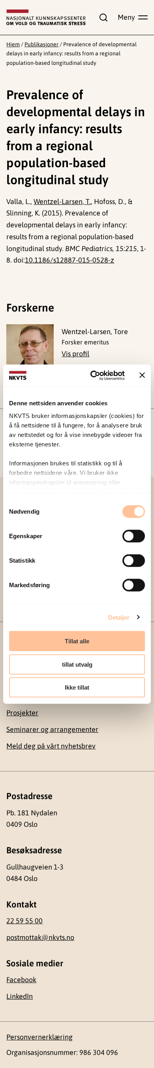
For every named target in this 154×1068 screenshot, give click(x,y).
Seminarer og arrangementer (52, 729)
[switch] (133, 536)
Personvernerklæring (39, 1037)
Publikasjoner (41, 44)
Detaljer (119, 617)
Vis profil (75, 354)
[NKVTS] (46, 17)
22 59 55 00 (24, 921)
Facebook (21, 979)
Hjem (13, 44)
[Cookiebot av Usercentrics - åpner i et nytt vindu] (93, 375)
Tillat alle (77, 641)
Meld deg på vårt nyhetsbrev (51, 746)
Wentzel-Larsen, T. (62, 201)
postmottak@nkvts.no (40, 937)
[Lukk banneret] (142, 375)
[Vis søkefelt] (101, 17)
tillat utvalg (77, 664)
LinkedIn (19, 996)
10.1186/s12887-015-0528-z (69, 260)
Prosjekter (22, 713)
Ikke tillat (77, 687)
